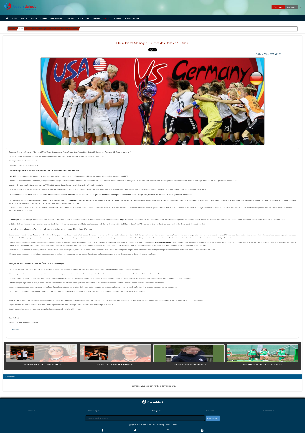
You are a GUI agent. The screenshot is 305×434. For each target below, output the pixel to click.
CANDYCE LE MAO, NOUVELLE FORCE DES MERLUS (115, 364)
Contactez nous (268, 411)
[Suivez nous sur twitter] (150, 430)
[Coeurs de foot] (18, 6)
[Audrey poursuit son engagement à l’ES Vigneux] (189, 353)
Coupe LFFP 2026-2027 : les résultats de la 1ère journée (262, 364)
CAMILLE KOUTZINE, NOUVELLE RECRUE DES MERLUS (42, 364)
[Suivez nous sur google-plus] (184, 430)
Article (12, 29)
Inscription (291, 7)
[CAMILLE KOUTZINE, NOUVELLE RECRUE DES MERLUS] (41, 353)
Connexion (278, 7)
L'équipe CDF (156, 411)
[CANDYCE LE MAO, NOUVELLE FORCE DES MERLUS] (115, 353)
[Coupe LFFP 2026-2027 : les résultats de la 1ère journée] (262, 353)
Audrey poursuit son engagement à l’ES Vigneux (189, 364)
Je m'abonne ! (212, 418)
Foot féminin (30, 411)
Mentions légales (93, 411)
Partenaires (210, 411)
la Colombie (71, 200)
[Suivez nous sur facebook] (117, 430)
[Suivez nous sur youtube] (202, 430)
